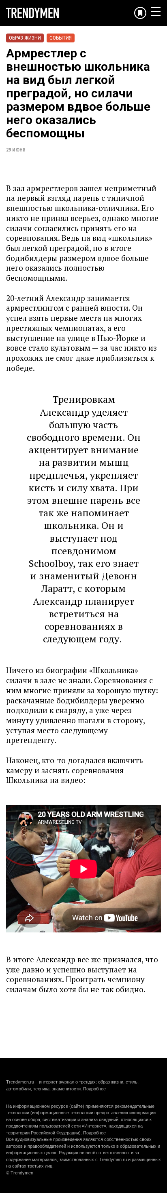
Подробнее (94, 1088)
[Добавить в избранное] (140, 13)
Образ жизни (25, 38)
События (60, 38)
